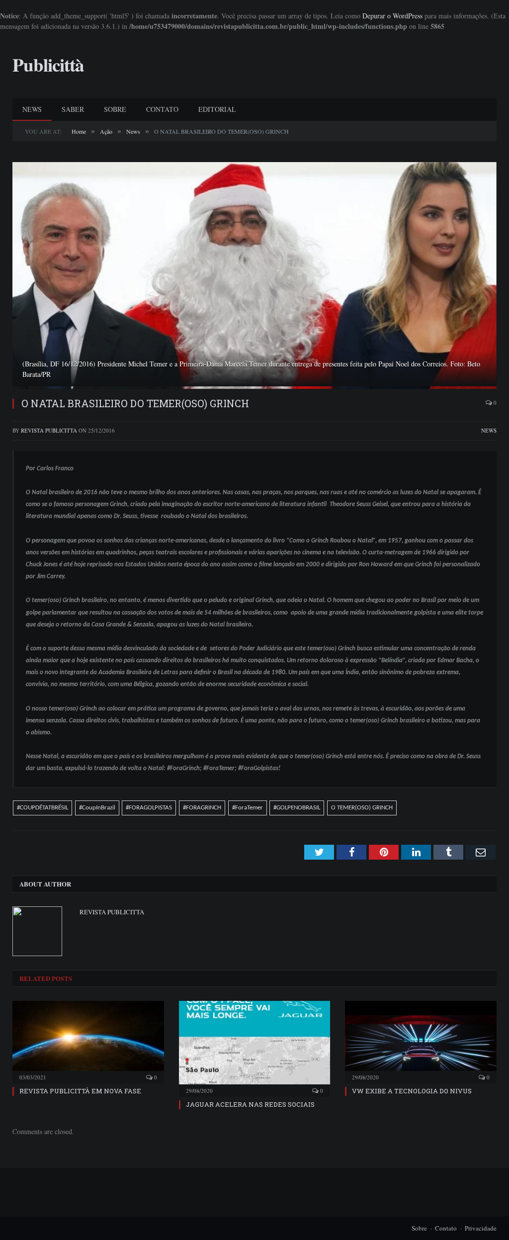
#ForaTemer (247, 807)
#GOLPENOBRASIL (296, 807)
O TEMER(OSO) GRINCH (362, 807)
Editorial (217, 109)
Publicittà (48, 64)
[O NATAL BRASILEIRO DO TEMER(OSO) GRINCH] (254, 275)
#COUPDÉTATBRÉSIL (42, 807)
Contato (446, 1228)
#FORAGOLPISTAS (149, 807)
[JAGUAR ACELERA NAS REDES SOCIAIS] (255, 1047)
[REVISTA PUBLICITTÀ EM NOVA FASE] (88, 1041)
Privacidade (481, 1228)
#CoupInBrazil (97, 807)
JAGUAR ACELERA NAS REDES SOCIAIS (250, 1104)
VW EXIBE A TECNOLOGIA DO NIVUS (412, 1090)
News (32, 109)
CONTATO (162, 109)
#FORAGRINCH (202, 807)
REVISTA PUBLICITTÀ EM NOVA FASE (80, 1090)
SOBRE (115, 109)
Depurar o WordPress (392, 15)
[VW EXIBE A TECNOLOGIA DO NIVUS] (421, 1041)
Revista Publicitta (49, 430)
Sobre (419, 1228)
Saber (73, 109)
